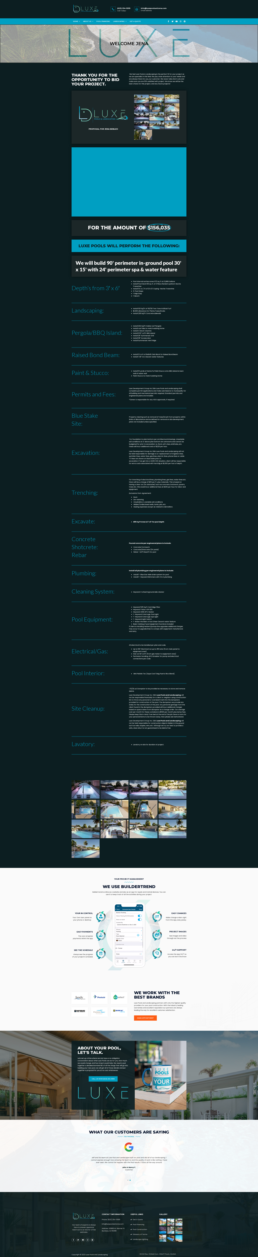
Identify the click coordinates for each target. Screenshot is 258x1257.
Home (75, 21)
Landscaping (119, 21)
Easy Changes (179, 913)
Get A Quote (135, 21)
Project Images (177, 932)
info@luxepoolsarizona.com (153, 8)
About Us (87, 21)
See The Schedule (83, 950)
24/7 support (179, 950)
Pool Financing (103, 21)
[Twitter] (172, 21)
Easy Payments (85, 932)
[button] (127, 1180)
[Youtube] (176, 21)
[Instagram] (180, 21)
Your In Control (84, 913)
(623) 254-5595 (123, 8)
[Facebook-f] (168, 21)
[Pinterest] (184, 21)
